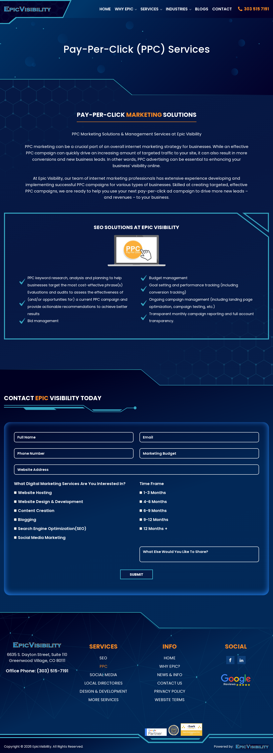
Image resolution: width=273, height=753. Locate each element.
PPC (103, 666)
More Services (103, 699)
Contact (222, 9)
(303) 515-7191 (52, 671)
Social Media (103, 675)
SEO (103, 658)
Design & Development (103, 691)
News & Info (169, 675)
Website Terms (169, 699)
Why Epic (124, 9)
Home (105, 9)
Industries (177, 9)
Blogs (201, 9)
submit (136, 574)
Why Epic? (169, 666)
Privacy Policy (169, 691)
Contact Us (169, 683)
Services (149, 9)
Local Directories (103, 683)
